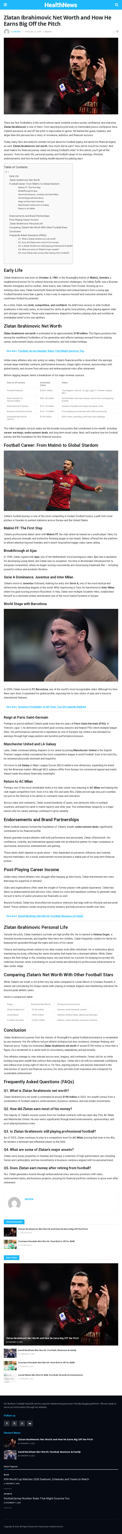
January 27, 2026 (12, 1483)
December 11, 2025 (13, 1503)
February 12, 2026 (33, 31)
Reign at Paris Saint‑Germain (31, 201)
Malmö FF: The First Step (29, 187)
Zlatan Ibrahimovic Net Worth (25, 180)
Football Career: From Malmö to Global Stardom (34, 184)
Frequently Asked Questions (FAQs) (27, 235)
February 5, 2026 (27, 1366)
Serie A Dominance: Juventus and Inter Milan (38, 194)
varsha (16, 31)
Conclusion (15, 231)
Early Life (14, 176)
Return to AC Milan (26, 208)
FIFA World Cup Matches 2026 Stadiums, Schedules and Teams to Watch (46, 1479)
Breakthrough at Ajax (27, 191)
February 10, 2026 (27, 1354)
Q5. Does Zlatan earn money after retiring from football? (43, 253)
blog (6, 1475)
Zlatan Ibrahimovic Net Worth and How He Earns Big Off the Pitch (53, 1228)
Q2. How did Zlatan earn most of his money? (38, 242)
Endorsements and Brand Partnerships (29, 216)
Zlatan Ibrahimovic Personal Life (26, 223)
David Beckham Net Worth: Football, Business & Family (47, 1350)
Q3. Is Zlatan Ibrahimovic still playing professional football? (45, 246)
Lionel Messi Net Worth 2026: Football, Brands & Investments (50, 1374)
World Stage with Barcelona (31, 198)
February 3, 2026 (27, 1379)
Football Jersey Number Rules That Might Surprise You (36, 1498)
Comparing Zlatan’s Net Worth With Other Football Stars (38, 227)
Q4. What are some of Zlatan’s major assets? (38, 249)
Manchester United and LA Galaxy (33, 205)
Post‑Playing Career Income (23, 220)
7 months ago (26, 1233)
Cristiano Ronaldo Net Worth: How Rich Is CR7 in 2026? (46, 1241)
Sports (48, 31)
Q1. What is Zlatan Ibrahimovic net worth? (37, 239)
